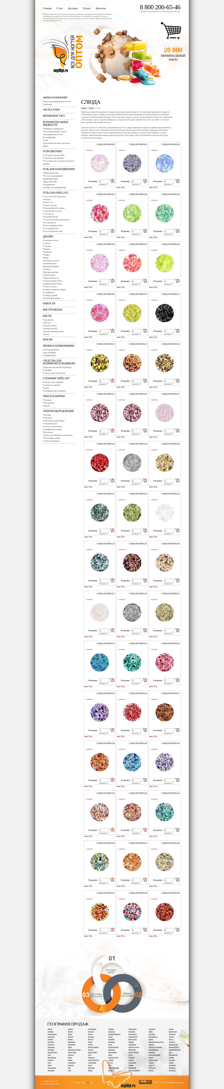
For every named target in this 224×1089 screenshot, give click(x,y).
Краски (47, 339)
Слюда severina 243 (170, 793)
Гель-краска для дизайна (54, 155)
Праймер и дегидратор (53, 129)
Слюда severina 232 (105, 643)
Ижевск (70, 1039)
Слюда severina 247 (105, 893)
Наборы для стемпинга (53, 382)
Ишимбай (111, 1039)
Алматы (70, 1029)
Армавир (111, 1029)
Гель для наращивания (59, 169)
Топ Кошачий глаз (51, 228)
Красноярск (71, 1044)
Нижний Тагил (52, 1052)
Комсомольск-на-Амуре (156, 1042)
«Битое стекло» (50, 286)
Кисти (47, 315)
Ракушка (48, 252)
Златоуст (171, 1037)
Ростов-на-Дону (113, 1057)
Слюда (46, 255)
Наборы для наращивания (55, 187)
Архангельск (132, 1029)
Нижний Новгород (175, 1050)
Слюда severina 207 (138, 244)
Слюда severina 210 (138, 294)
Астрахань (152, 1029)
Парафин (48, 370)
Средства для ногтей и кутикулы (57, 367)
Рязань (151, 1057)
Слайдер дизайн (50, 295)
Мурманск (51, 1050)
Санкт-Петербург (93, 1060)
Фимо (46, 258)
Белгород (91, 1031)
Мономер (48, 104)
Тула (109, 1065)
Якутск (151, 1070)
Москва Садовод (133, 1047)
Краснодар (51, 1044)
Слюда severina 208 (170, 244)
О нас (60, 8)
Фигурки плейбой (51, 266)
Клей (46, 140)
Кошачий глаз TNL (51, 217)
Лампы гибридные (52, 441)
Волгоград (172, 1034)
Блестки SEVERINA (51, 240)
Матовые (48, 400)
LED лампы (48, 432)
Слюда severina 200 (105, 144)
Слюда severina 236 (138, 693)
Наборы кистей (50, 328)
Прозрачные (49, 403)
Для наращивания (51, 349)
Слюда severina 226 (170, 543)
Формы (47, 406)
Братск (70, 1034)
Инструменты (52, 309)
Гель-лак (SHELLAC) (55, 192)
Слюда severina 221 (105, 494)
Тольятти (71, 1065)
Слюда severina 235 (105, 693)
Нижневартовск (154, 1050)
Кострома (172, 1042)
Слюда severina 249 (170, 893)
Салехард (51, 1060)
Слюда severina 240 (170, 743)
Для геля (47, 323)
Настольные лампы (52, 438)
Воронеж (91, 1037)
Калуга (171, 1039)
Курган (90, 1044)
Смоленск (172, 1060)
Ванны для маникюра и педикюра (58, 435)
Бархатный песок (51, 278)
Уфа (69, 1068)
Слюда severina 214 (170, 344)
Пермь (130, 1055)
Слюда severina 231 (170, 593)
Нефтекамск (132, 1050)
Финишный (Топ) (51, 173)
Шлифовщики (49, 355)
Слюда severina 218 (105, 444)
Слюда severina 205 (170, 194)
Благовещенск (52, 1034)
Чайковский (132, 1068)
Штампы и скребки (52, 385)
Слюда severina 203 (105, 194)
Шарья (90, 1070)
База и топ (48, 202)
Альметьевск (92, 1029)
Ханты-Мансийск (113, 1068)
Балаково (50, 1031)
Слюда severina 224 (105, 543)
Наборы (47, 199)
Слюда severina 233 (138, 643)
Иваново (50, 1039)
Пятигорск (91, 1057)
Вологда (70, 1037)
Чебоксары (152, 1068)
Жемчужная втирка (52, 298)
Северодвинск (153, 1060)
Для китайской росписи (54, 331)
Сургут (110, 1062)
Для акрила (48, 320)
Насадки (47, 415)
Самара (70, 1060)
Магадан (151, 1044)
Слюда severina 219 (138, 444)
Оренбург (71, 1055)
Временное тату (54, 115)
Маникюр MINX (50, 263)
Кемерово (51, 1042)
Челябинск (172, 1068)
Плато (46, 388)
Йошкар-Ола (132, 1039)
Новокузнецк (72, 1052)
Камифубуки (49, 292)
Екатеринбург (153, 1037)
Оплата (87, 8)
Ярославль (172, 1070)
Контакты (101, 8)
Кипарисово (72, 1042)
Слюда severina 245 (138, 843)
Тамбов (171, 1062)
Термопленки (49, 275)
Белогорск (111, 1031)
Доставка (73, 8)
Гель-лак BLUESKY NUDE (53, 231)
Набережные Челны (74, 1050)
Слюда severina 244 (105, 843)
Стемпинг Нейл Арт (56, 378)
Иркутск (90, 1039)
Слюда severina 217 (170, 394)
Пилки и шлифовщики (58, 345)
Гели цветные (52, 151)
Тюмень (130, 1065)
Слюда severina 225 (138, 543)
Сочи (49, 1062)
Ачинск (171, 1029)
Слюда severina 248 (138, 893)
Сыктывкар (132, 1062)
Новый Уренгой (133, 1052)
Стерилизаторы (50, 423)
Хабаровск (91, 1068)
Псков (70, 1057)
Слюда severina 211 (170, 294)
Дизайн (48, 236)
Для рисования (50, 325)
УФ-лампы (48, 418)
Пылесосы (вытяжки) (53, 426)
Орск (89, 1055)
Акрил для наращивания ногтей (57, 101)
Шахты (110, 1070)
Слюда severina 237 (170, 693)
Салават (171, 1057)
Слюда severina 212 (105, 344)
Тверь (50, 1065)
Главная (47, 8)
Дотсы (47, 334)
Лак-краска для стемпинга (55, 391)
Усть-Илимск (52, 1068)
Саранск (111, 1060)
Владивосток (132, 1034)
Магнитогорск (173, 1044)
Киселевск (111, 1042)
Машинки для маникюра (54, 421)
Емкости (49, 303)
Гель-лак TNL (49, 214)
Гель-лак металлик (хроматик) (56, 219)
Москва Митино (93, 1047)
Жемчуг (47, 269)
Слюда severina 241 (105, 793)
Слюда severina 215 (105, 394)
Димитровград (133, 1037)
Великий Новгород (114, 1034)
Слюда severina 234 (170, 643)
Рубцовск (131, 1057)
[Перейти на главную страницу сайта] (63, 71)
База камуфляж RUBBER (53, 225)
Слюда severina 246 (170, 843)
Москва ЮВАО (174, 1047)
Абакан (50, 1029)
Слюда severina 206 (105, 244)
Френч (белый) (50, 181)
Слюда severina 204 (138, 194)
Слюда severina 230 (138, 593)
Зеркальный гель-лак (52, 211)
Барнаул (70, 1031)
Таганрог (151, 1062)
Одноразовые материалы (54, 373)
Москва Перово (113, 1047)
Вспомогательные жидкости (55, 123)
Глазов (110, 1037)
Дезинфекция (49, 137)
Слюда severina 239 (138, 743)
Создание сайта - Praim (84, 1082)
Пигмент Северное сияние (55, 289)
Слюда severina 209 (105, 294)
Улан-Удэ (152, 1065)
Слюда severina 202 (170, 144)
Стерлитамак (92, 1062)
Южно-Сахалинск (134, 1070)
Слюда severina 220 (170, 444)
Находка (90, 1050)
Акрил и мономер (55, 97)
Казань (151, 1039)
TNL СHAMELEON (50, 222)
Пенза (110, 1055)
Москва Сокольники (155, 1047)
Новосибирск (112, 1052)
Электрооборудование (58, 411)
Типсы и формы (54, 396)
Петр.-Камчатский (154, 1055)
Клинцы (131, 1042)
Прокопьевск (52, 1057)
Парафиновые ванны (53, 429)
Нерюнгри (111, 1050)
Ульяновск (172, 1065)
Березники (131, 1031)
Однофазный (49, 184)
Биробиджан (173, 1031)
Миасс (70, 1047)
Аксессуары (51, 109)
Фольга (47, 249)
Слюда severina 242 (138, 793)
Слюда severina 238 (105, 743)
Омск (170, 1052)
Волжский (51, 1037)
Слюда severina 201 (138, 144)
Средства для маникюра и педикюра (59, 362)
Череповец (51, 1070)
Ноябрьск (152, 1052)
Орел (49, 1055)
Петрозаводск (173, 1055)
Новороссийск (92, 1052)
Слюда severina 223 (170, 494)
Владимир (152, 1034)
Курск (110, 1044)
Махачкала (51, 1047)
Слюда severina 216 (138, 394)
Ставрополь (72, 1062)
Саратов (131, 1060)
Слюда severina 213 (138, 344)
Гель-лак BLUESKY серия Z (54, 208)
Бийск (151, 1031)
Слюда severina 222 (138, 494)
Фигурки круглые (51, 272)
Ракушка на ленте (51, 260)
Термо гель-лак (50, 205)
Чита (69, 1070)
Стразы (47, 243)
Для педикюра (50, 352)
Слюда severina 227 (105, 593)
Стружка (47, 246)
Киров (90, 1042)
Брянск (90, 1034)
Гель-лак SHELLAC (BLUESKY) (55, 196)
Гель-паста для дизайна (54, 158)
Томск (90, 1065)
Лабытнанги (132, 1044)
